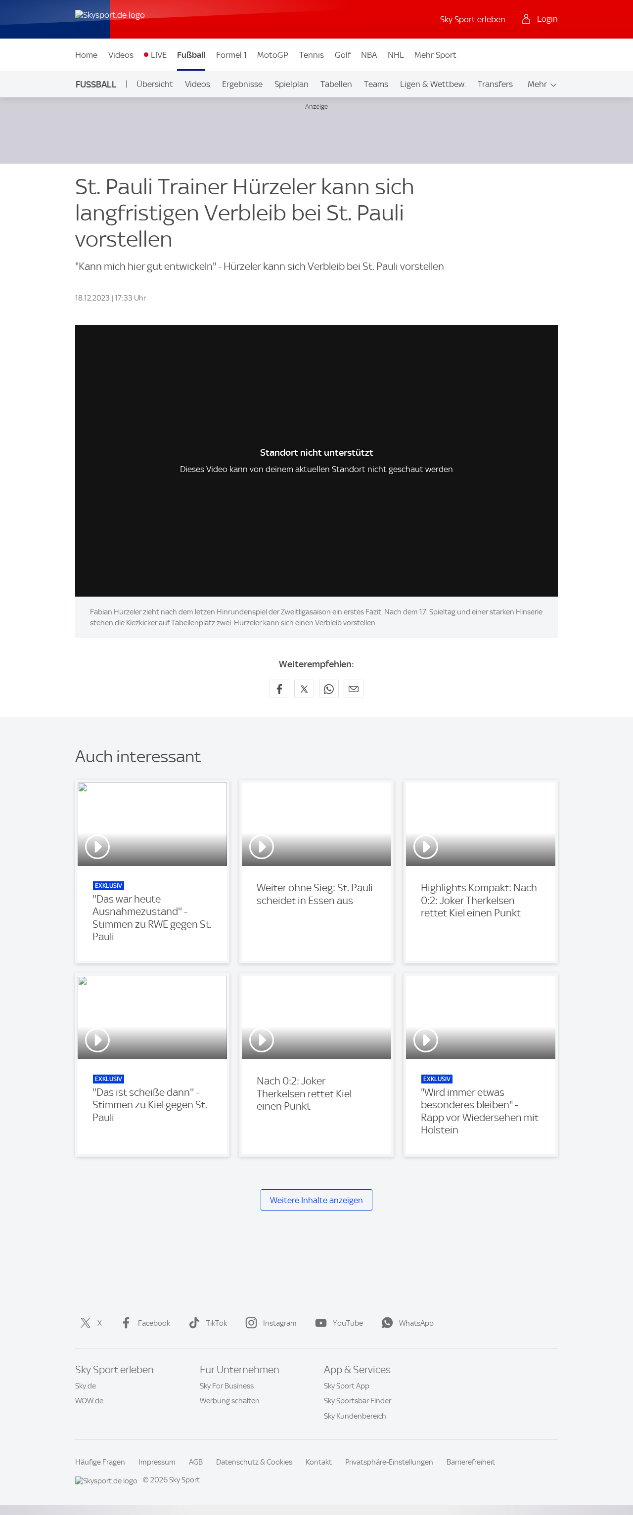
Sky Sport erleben (472, 19)
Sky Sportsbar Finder (357, 1400)
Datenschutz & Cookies (254, 1462)
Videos (121, 55)
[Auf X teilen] (304, 688)
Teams (376, 84)
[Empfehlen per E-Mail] (353, 688)
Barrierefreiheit (471, 1462)
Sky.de (85, 1386)
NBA (369, 55)
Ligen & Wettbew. (433, 84)
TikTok (216, 1323)
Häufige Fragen (100, 1462)
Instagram (280, 1323)
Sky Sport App (346, 1386)
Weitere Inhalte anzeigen (316, 1200)
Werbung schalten (230, 1400)
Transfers (495, 84)
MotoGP (272, 55)
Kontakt (319, 1462)
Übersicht (154, 84)
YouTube (348, 1323)
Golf (343, 55)
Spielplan (291, 84)
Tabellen (336, 84)
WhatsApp (416, 1323)
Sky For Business (227, 1386)
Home (86, 55)
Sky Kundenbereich (355, 1416)
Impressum (157, 1462)
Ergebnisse (242, 84)
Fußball (191, 55)
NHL (396, 55)
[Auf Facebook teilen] (279, 688)
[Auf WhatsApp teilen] (329, 688)
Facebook (154, 1323)
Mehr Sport (435, 55)
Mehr (537, 84)
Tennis (311, 55)
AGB (196, 1462)
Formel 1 (231, 55)
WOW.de (89, 1400)
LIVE (159, 55)
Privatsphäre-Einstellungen (389, 1462)
